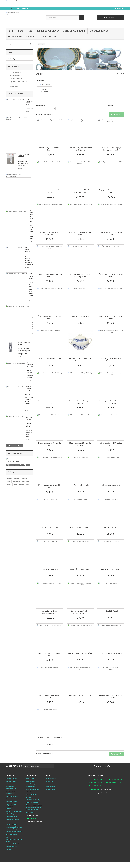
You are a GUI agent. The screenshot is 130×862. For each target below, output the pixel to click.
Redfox (21, 484)
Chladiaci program (11, 846)
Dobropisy (49, 781)
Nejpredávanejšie (31, 784)
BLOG (29, 31)
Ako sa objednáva (14, 72)
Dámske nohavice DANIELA (29, 417)
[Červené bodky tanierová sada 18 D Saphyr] (80, 131)
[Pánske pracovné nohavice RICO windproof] (18, 119)
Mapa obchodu (30, 812)
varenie (9, 484)
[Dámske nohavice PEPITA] (15, 363)
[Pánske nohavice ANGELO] (11, 158)
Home (10, 31)
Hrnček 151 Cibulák (110, 611)
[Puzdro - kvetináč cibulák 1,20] (80, 511)
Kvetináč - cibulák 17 (111, 527)
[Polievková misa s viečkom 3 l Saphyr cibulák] (80, 342)
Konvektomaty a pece (12, 819)
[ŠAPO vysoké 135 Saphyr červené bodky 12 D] (110, 131)
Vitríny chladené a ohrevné (14, 844)
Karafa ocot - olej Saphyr (110, 569)
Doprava (28, 797)
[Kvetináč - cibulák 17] (110, 511)
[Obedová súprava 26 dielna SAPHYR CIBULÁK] (80, 173)
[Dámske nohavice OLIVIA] (14, 248)
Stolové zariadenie (11, 824)
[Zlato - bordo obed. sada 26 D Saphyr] (49, 173)
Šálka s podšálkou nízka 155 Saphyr (50, 360)
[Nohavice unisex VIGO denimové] (16, 273)
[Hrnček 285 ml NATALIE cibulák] (49, 721)
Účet (48, 775)
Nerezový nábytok (11, 778)
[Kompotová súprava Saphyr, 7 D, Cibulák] (110, 679)
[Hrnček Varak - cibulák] (80, 300)
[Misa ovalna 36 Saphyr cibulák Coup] (110, 216)
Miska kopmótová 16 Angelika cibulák (49, 486)
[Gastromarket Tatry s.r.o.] (24, 19)
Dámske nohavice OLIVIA (28, 249)
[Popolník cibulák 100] (49, 511)
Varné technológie (11, 834)
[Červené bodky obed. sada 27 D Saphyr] (49, 131)
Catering (8, 808)
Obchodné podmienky (47, 31)
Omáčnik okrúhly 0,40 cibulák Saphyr (110, 317)
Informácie (13, 66)
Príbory (8, 784)
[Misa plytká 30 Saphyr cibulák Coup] (80, 216)
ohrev (15, 484)
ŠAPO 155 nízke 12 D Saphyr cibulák (49, 654)
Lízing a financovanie (74, 31)
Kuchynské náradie (12, 796)
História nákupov (51, 778)
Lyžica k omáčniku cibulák (111, 485)
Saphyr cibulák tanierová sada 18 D (110, 191)
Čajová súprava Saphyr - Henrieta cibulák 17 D (49, 612)
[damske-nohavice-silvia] (11, 347)
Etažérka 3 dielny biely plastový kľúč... (50, 275)
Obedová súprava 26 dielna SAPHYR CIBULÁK (80, 191)
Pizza (7, 822)
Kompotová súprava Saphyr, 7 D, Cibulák (110, 696)
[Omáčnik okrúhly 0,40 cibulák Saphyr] (110, 300)
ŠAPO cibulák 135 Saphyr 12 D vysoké (111, 275)
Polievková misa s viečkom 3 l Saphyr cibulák (80, 360)
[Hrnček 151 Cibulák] (110, 595)
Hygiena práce (10, 837)
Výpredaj (8, 849)
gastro (9, 481)
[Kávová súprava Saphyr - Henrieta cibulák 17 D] (80, 595)
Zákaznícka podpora (32, 789)
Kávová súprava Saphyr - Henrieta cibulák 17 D (80, 612)
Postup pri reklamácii (15, 78)
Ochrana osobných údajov (34, 805)
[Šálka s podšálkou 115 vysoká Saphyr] (80, 384)
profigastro (16, 481)
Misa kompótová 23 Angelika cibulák (80, 444)
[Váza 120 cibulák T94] (49, 553)
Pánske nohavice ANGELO (23, 155)
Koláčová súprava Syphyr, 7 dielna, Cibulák (49, 233)
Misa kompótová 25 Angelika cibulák (111, 444)
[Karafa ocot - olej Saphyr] (110, 553)
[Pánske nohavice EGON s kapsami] (17, 211)
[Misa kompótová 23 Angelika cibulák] (80, 427)
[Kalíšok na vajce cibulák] (80, 469)
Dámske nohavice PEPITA (28, 388)
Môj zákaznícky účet (100, 31)
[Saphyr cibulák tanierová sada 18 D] (110, 173)
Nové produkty (15, 94)
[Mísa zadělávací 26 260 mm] (15, 100)
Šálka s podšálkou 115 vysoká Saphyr (80, 402)
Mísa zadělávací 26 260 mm (29, 102)
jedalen (16, 478)
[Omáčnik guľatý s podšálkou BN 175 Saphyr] (110, 342)
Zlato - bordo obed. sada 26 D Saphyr (49, 191)
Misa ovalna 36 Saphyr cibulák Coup (110, 233)
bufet (27, 484)
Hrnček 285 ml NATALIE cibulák (50, 737)
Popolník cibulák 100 (50, 527)
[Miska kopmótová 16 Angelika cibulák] (49, 469)
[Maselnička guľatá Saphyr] (80, 553)
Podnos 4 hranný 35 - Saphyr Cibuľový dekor (80, 275)
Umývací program (11, 816)
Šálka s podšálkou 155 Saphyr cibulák (49, 317)
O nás (20, 31)
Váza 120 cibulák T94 (50, 569)
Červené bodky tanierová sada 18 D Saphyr (80, 149)
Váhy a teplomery (11, 801)
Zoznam (122, 107)
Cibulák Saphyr (12, 59)
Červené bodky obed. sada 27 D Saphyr (50, 149)
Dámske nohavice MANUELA (30, 364)
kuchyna (9, 478)
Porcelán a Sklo (11, 781)
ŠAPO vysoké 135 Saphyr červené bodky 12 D (111, 149)
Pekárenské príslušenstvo (14, 814)
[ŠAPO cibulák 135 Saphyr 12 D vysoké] (110, 258)
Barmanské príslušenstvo (14, 811)
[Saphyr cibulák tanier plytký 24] (110, 637)
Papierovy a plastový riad (14, 831)
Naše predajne (13, 86)
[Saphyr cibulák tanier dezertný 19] (49, 679)
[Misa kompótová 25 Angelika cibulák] (110, 427)
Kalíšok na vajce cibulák (80, 485)
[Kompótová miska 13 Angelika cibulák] (49, 427)
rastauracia (25, 481)
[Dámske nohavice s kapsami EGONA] (18, 306)
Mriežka (117, 107)
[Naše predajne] (19, 459)
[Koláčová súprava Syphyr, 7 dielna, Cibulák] (49, 216)
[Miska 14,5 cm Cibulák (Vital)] (80, 679)
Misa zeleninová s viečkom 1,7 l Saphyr (50, 402)
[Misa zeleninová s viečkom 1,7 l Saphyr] (49, 384)
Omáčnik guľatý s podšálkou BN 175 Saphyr (110, 360)
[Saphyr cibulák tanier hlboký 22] (80, 637)
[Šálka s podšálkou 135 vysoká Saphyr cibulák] (110, 384)
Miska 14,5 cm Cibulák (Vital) (80, 695)
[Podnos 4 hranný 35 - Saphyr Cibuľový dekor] (80, 258)
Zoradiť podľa (40, 105)
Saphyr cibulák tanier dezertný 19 (49, 696)
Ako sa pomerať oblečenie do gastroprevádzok (32, 36)
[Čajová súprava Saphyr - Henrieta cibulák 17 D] (49, 595)
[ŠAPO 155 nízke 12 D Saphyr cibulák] (49, 637)
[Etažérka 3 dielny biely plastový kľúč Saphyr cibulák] (49, 258)
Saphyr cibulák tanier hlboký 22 (80, 653)
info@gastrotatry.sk (101, 793)
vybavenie (24, 478)
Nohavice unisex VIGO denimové (32, 275)
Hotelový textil (10, 791)
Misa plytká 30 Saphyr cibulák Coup (80, 233)
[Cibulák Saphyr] (44, 85)
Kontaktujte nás (118, 8)
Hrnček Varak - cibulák (80, 316)
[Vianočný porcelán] (65, 3)
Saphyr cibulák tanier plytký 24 (110, 653)
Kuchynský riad (10, 793)
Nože (7, 799)
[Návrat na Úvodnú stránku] (8, 44)
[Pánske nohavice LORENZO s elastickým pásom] (18, 176)
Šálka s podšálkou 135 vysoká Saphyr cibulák (110, 402)
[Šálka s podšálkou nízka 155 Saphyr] (49, 342)
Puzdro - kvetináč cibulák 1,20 (80, 527)
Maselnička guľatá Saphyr (80, 569)
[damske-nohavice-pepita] (14, 387)
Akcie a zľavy (30, 778)
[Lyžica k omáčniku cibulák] (110, 469)
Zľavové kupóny (51, 789)
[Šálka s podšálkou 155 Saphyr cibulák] (49, 300)
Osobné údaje (50, 786)
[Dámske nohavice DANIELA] (15, 416)
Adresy (48, 784)
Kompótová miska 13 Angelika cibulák (49, 444)
